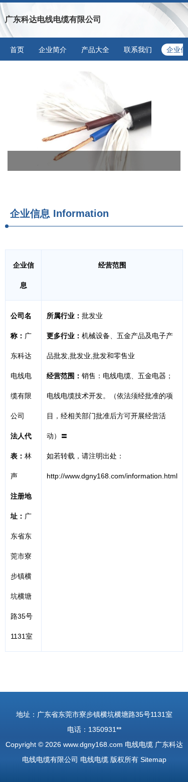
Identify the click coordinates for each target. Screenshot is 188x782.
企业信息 (30, 213)
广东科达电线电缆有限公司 (53, 19)
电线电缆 (139, 744)
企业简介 (53, 50)
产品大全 (95, 50)
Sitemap (153, 759)
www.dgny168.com (93, 744)
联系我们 (138, 50)
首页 (17, 50)
